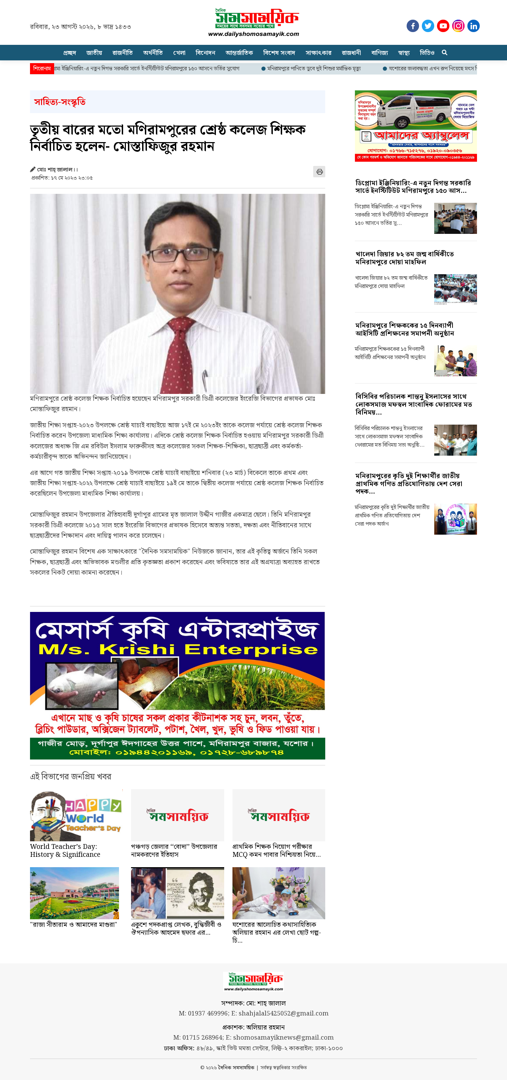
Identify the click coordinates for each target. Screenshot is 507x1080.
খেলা (179, 53)
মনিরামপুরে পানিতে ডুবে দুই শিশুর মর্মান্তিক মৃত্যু (282, 69)
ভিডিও (427, 53)
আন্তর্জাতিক (239, 53)
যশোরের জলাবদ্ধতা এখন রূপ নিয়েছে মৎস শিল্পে (406, 69)
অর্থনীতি (153, 53)
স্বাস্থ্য (404, 53)
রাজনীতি (122, 53)
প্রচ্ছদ (69, 53)
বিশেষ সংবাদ (279, 53)
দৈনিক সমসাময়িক (236, 1068)
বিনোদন (205, 53)
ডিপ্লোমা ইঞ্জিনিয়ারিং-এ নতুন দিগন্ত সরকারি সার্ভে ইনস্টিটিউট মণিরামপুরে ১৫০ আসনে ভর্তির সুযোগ (111, 69)
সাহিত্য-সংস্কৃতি (60, 102)
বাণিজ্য (379, 53)
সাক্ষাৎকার (318, 53)
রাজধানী (351, 53)
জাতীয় (94, 53)
